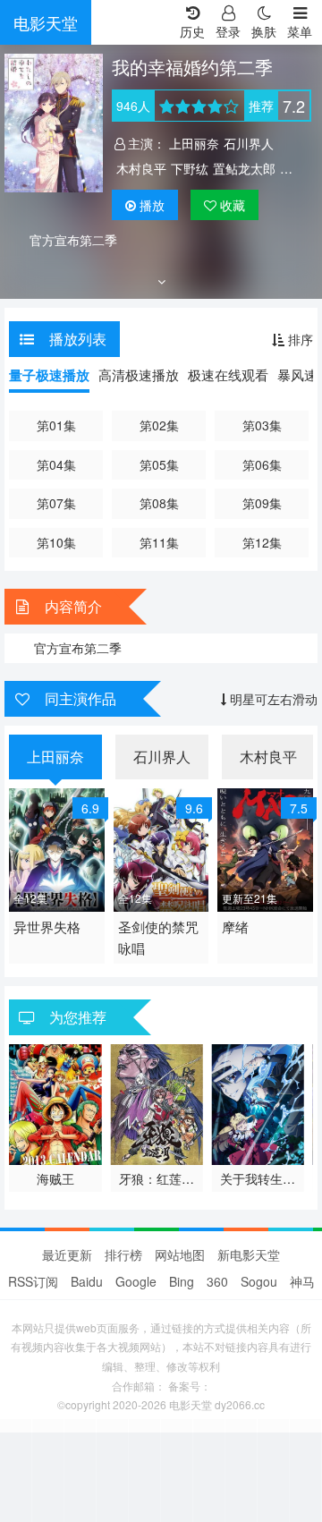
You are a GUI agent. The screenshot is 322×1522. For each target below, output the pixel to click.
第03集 (262, 425)
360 (217, 1281)
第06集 (262, 464)
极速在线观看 (228, 374)
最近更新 (67, 1254)
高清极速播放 (138, 374)
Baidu (87, 1281)
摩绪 (235, 926)
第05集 (159, 464)
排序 (298, 339)
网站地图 (180, 1254)
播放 (152, 205)
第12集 (262, 542)
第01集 (56, 425)
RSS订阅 (33, 1281)
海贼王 (55, 1178)
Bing (181, 1281)
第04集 (56, 464)
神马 (302, 1281)
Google (136, 1281)
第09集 (262, 503)
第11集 (159, 542)
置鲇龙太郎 (244, 168)
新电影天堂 (248, 1254)
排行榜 (123, 1254)
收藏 (230, 205)
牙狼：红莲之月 (156, 1178)
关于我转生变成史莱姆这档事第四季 (257, 1178)
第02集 (159, 425)
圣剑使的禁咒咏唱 (158, 937)
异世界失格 (46, 926)
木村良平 (141, 168)
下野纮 (189, 168)
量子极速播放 (49, 375)
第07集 (56, 503)
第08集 (159, 503)
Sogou (259, 1281)
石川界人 (249, 143)
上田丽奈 (194, 143)
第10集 (56, 542)
